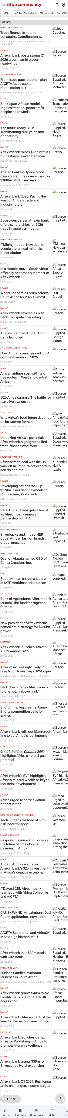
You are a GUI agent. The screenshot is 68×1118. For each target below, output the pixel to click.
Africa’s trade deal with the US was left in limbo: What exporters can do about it (25, 466)
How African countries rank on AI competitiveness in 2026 (25, 355)
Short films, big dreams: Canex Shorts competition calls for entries (23, 711)
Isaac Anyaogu (7, 185)
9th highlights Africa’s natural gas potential (23, 756)
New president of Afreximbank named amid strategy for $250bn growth (25, 627)
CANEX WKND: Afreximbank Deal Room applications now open (25, 915)
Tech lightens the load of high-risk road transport (23, 822)
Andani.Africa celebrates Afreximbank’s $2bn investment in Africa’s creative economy (24, 868)
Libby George (7, 696)
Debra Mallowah (8, 426)
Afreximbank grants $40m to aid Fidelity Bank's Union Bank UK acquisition (24, 997)
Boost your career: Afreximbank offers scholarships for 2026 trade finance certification (24, 224)
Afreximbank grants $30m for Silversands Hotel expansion (22, 1063)
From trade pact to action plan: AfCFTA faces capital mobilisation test (24, 84)
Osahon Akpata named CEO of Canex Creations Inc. (23, 560)
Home (5, 13)
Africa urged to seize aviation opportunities (22, 802)
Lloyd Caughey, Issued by (13, 41)
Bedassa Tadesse (9, 475)
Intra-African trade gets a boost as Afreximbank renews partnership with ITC (24, 514)
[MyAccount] (64, 5)
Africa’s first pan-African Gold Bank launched (23, 335)
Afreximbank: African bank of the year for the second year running (25, 1019)
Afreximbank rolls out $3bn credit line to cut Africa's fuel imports (25, 734)
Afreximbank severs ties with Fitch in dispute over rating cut (23, 315)
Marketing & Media (26, 13)
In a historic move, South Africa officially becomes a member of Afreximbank (24, 273)
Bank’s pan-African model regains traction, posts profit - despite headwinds (23, 108)
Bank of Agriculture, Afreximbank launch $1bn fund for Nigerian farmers (25, 603)
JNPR (13, 853)
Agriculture (47, 13)
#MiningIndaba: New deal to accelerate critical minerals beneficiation (22, 249)
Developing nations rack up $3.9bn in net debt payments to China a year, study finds (24, 490)
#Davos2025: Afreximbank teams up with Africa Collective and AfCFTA (24, 892)
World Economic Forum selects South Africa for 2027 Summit (24, 295)
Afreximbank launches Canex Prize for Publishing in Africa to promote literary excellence (23, 1041)
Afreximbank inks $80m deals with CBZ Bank (23, 955)
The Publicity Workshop (39, 41)
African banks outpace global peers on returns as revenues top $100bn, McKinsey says (25, 176)
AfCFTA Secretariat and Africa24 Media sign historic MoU (25, 935)
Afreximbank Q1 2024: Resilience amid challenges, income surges (25, 1083)
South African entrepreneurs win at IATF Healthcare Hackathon (24, 581)
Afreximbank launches (23, 649)
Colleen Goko (7, 499)
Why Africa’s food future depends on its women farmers (25, 420)
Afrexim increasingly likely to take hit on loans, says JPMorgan (25, 669)
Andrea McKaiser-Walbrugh (14, 92)
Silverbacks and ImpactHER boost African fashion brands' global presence (22, 538)
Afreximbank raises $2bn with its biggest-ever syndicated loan (25, 154)
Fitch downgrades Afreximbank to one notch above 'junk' (24, 689)
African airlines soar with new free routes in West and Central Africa (23, 377)
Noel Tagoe (6, 140)
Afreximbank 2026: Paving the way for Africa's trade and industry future (23, 200)
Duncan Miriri (7, 161)
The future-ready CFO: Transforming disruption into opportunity (22, 132)
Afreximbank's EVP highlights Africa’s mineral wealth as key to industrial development (24, 780)
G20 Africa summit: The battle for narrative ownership (25, 399)
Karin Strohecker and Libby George (18, 676)
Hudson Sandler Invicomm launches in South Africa (20, 975)
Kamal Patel (6, 829)
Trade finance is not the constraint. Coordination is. (21, 35)
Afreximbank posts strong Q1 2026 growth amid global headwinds (22, 59)
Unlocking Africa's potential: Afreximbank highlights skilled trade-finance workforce (23, 442)
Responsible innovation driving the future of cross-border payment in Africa (24, 844)
